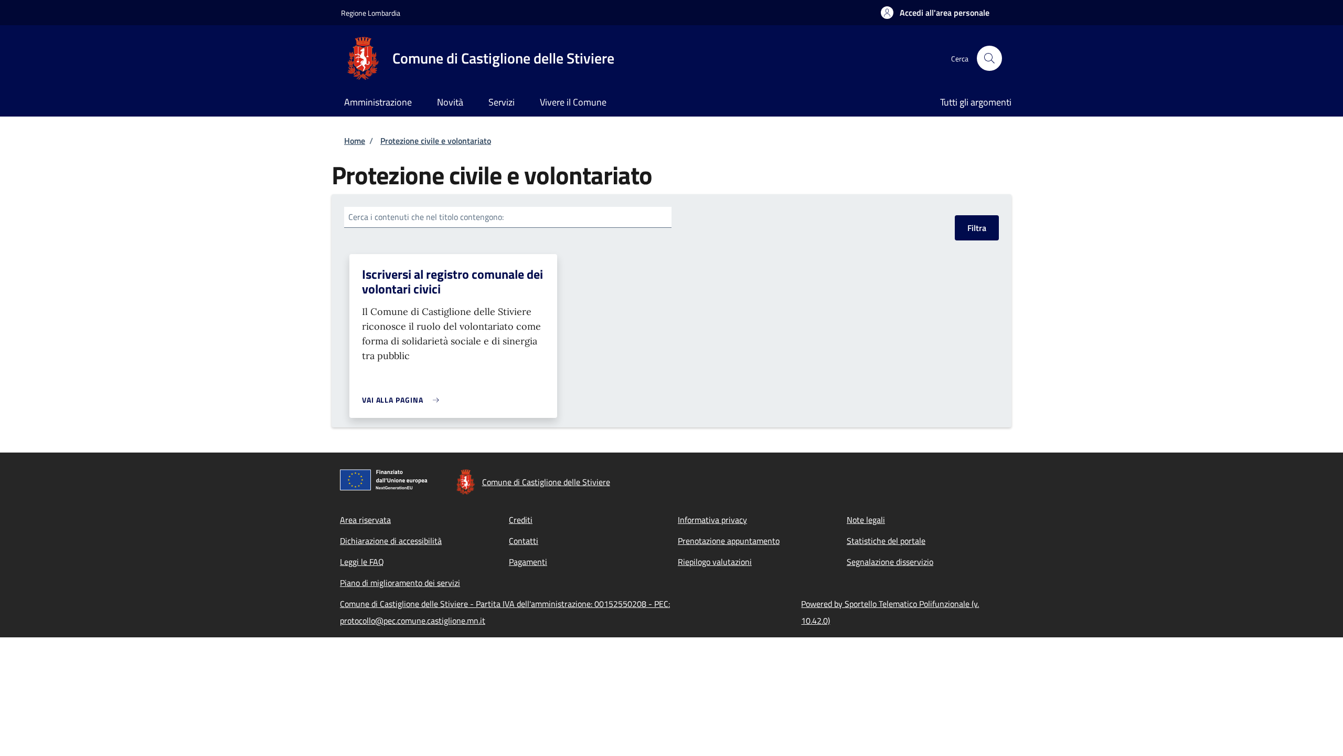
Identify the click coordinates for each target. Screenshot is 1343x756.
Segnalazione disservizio (890, 561)
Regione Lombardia (370, 12)
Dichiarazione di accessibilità (391, 540)
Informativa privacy (712, 519)
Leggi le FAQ (362, 561)
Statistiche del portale (886, 540)
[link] (403, 399)
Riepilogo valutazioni (715, 561)
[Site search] (989, 58)
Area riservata (365, 519)
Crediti (520, 519)
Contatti (523, 540)
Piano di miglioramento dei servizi (400, 582)
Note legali (866, 519)
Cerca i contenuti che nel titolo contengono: (426, 217)
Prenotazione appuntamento (729, 540)
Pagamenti (528, 561)
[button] (935, 12)
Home (354, 140)
